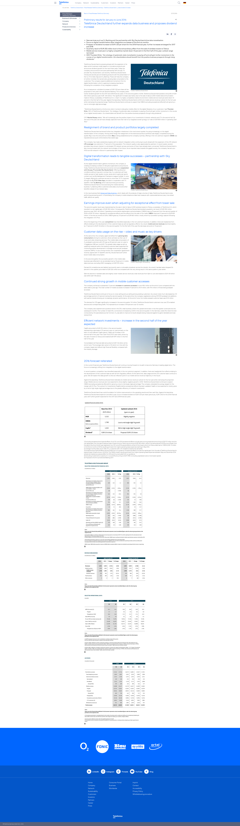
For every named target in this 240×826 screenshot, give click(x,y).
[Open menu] (55, 3)
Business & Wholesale (69, 18)
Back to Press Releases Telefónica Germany (96, 13)
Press (133, 3)
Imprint (135, 782)
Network (86, 3)
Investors (113, 3)
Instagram (110, 772)
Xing (151, 772)
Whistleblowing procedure (142, 794)
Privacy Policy (138, 791)
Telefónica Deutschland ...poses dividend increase (117, 7)
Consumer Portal (115, 782)
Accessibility (137, 788)
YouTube (138, 772)
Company (78, 3)
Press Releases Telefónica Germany (93, 7)
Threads (125, 772)
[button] (167, 34)
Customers (104, 3)
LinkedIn (95, 772)
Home (90, 782)
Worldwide (113, 788)
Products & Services (69, 27)
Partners (120, 3)
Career (127, 3)
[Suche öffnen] (179, 3)
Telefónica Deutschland (76, 7)
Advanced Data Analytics (108, 193)
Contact (136, 785)
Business (112, 785)
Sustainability (95, 3)
